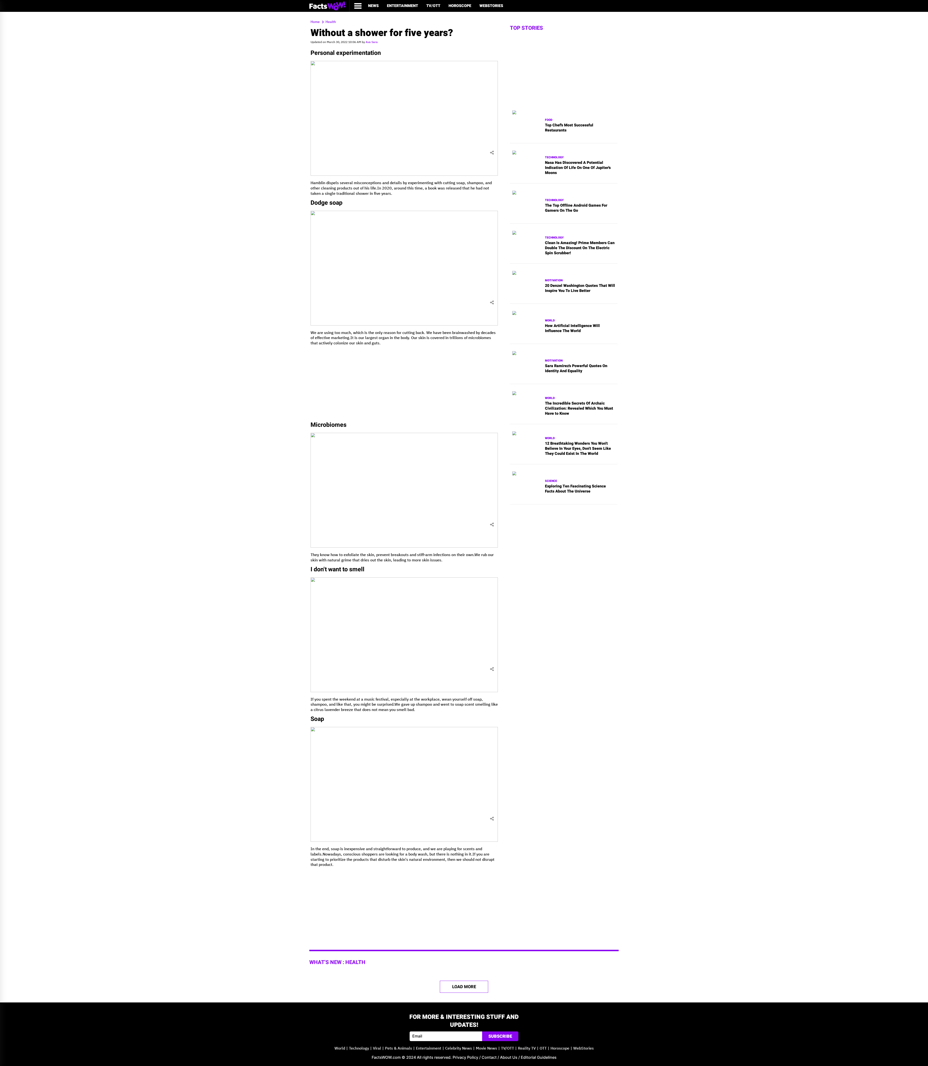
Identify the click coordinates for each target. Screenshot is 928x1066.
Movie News (486, 1048)
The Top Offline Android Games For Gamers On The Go (576, 208)
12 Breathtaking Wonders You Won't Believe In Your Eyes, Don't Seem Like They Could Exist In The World (578, 448)
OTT (543, 1048)
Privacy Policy (465, 1057)
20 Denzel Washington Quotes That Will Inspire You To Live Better (580, 288)
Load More (464, 987)
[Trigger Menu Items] (358, 6)
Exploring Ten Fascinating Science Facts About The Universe (575, 489)
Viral (377, 1048)
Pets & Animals (398, 1048)
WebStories (491, 6)
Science (551, 481)
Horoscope (460, 6)
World (550, 320)
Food (548, 120)
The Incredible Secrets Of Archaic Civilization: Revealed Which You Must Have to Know (579, 408)
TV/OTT (433, 6)
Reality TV (527, 1048)
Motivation (554, 280)
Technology (554, 157)
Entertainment (402, 6)
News (373, 6)
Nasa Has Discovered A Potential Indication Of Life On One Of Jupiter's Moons (578, 167)
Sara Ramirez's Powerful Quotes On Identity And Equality (576, 368)
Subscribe (500, 1036)
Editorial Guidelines (539, 1057)
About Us (508, 1057)
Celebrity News (458, 1048)
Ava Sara (372, 42)
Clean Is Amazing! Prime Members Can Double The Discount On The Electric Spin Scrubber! (580, 247)
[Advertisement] (404, 383)
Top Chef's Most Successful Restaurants (569, 128)
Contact (489, 1057)
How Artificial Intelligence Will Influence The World (572, 328)
